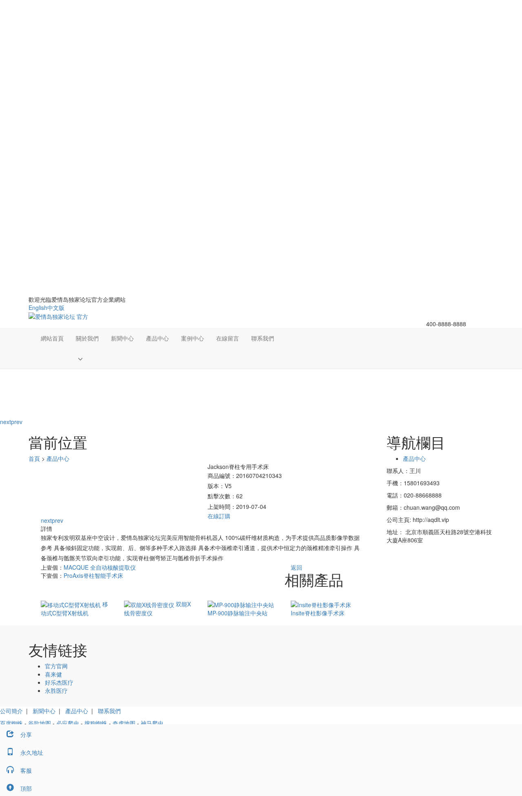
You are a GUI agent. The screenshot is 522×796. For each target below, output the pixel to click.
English (38, 307)
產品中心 (157, 338)
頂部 (26, 788)
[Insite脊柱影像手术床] (321, 604)
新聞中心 (122, 338)
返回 (296, 567)
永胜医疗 (56, 690)
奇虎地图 (124, 723)
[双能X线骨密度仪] (150, 604)
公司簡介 (11, 711)
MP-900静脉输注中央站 (238, 613)
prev (16, 422)
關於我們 (87, 338)
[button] (87, 358)
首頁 (34, 458)
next (5, 422)
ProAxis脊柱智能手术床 (93, 575)
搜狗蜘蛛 (95, 723)
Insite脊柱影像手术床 (318, 613)
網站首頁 (52, 338)
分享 (26, 734)
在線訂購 (219, 516)
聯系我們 (262, 338)
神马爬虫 (152, 723)
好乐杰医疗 (59, 682)
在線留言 (227, 338)
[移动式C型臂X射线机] (71, 604)
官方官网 (56, 666)
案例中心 (192, 338)
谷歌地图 (39, 723)
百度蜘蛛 (11, 723)
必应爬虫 (67, 723)
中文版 (55, 307)
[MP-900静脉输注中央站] (241, 604)
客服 (26, 770)
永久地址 (31, 752)
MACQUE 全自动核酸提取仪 (100, 567)
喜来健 (53, 674)
